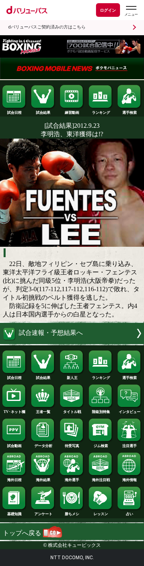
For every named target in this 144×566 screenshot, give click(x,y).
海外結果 (43, 480)
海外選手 (72, 480)
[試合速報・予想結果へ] (72, 341)
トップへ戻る (23, 533)
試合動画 (14, 446)
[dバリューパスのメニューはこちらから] (131, 11)
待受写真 (72, 446)
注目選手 (129, 446)
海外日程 (14, 480)
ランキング (101, 113)
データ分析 (43, 446)
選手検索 (129, 113)
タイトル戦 (72, 412)
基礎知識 (14, 514)
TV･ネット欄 (14, 412)
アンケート (43, 514)
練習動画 (72, 113)
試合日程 (14, 113)
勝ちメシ (72, 514)
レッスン (101, 514)
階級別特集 (101, 412)
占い (129, 514)
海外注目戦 (101, 480)
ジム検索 (101, 446)
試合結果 (43, 113)
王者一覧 (43, 412)
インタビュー (129, 412)
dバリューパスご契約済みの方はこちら (47, 27)
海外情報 (129, 480)
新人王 (72, 378)
